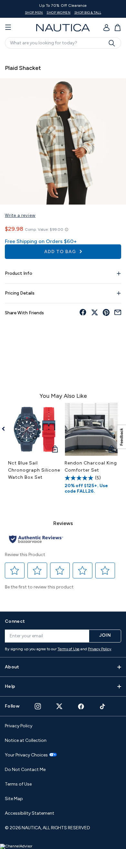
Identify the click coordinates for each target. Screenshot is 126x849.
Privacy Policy (99, 649)
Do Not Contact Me (25, 769)
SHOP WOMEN (58, 12)
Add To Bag (60, 251)
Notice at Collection (26, 740)
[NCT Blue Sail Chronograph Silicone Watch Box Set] (34, 429)
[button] (15, 570)
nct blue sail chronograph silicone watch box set (34, 470)
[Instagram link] (38, 706)
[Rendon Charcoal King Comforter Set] (91, 429)
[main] (63, 329)
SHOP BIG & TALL (87, 12)
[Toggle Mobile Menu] (8, 27)
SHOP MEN (34, 12)
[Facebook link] (81, 706)
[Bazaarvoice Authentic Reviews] (36, 539)
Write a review (20, 215)
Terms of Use (68, 649)
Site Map (14, 798)
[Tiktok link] (103, 706)
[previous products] (6, 429)
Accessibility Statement (29, 813)
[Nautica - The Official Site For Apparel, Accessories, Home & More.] (63, 28)
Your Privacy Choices (26, 755)
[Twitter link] (59, 706)
